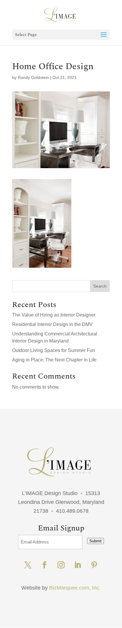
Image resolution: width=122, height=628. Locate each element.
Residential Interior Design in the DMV (52, 324)
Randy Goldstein (33, 77)
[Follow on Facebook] (44, 565)
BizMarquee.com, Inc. (75, 588)
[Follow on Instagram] (61, 565)
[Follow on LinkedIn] (77, 565)
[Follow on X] (28, 565)
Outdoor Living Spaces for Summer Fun (53, 350)
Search (100, 286)
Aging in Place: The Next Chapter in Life (54, 359)
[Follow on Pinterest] (94, 565)
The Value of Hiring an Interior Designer (53, 314)
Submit (95, 541)
